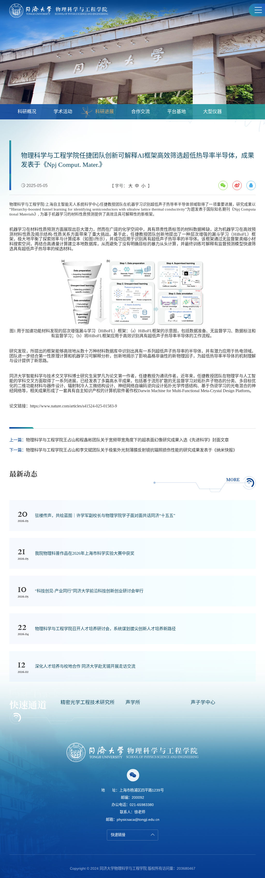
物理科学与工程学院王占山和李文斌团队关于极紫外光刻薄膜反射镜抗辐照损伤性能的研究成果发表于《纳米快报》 (131, 450)
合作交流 (140, 111)
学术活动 (63, 111)
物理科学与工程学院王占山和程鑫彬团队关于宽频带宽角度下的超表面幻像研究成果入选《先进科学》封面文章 (127, 439)
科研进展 (104, 111)
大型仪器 (212, 111)
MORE (233, 479)
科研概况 (27, 111)
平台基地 (176, 111)
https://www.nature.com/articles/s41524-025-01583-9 (73, 406)
